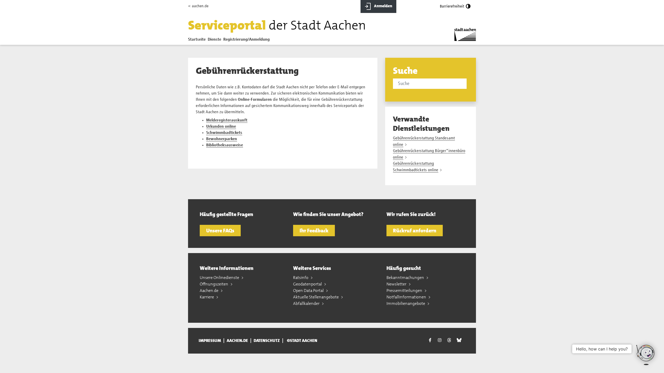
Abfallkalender (306, 303)
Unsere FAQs (220, 230)
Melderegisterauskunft (226, 120)
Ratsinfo (301, 277)
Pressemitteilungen (404, 290)
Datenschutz (267, 340)
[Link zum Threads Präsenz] (449, 340)
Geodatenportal (308, 284)
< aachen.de (198, 6)
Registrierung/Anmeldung (246, 40)
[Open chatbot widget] (645, 354)
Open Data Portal (308, 290)
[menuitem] (198, 41)
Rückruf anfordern (414, 230)
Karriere (207, 297)
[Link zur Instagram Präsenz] (439, 340)
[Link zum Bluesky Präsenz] (459, 340)
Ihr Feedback (314, 230)
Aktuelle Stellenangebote (316, 297)
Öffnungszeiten (214, 284)
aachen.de (237, 340)
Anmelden (382, 6)
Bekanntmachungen (405, 277)
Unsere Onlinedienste (220, 277)
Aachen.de (209, 290)
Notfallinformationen (406, 297)
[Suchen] (467, 84)
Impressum (210, 340)
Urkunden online (221, 127)
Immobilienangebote (406, 303)
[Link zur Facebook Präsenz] (430, 341)
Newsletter (396, 284)
